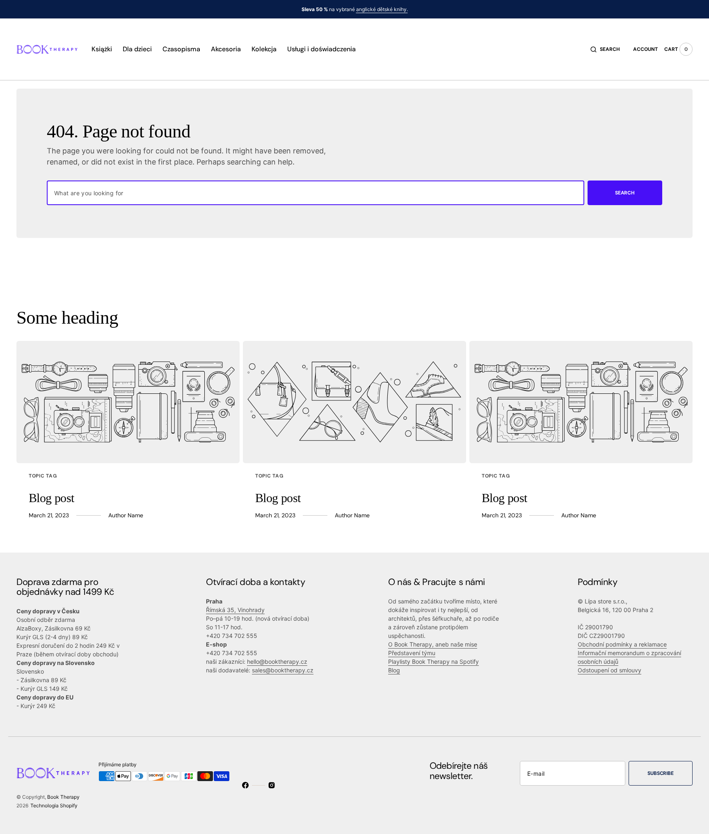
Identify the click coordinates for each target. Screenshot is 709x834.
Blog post (51, 498)
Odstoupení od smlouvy (609, 670)
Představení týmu (411, 652)
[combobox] (315, 193)
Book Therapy (63, 797)
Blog (394, 670)
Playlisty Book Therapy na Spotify (433, 661)
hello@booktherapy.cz (277, 661)
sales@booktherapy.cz (282, 670)
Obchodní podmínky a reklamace (622, 644)
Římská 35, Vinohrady (235, 609)
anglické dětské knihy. (382, 9)
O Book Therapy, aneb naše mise (432, 644)
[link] (128, 402)
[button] (605, 49)
